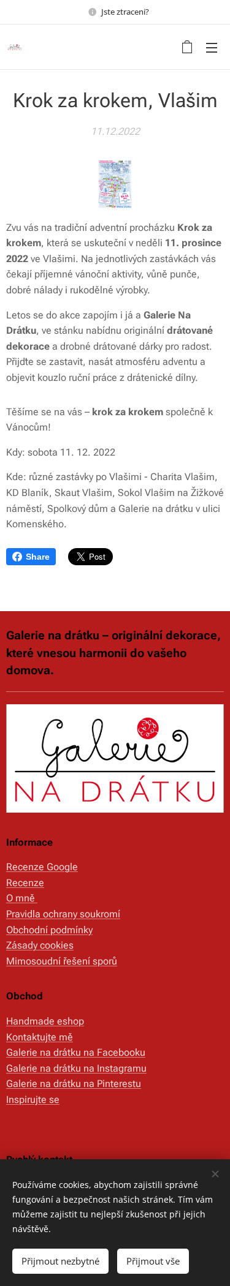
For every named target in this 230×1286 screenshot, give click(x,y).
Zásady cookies (40, 945)
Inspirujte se (32, 1099)
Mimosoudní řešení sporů (61, 961)
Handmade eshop (45, 1021)
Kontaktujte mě (39, 1037)
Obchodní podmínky (49, 930)
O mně (21, 898)
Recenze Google (42, 867)
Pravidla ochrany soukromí (63, 914)
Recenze (25, 883)
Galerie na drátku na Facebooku (75, 1052)
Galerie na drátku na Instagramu (76, 1068)
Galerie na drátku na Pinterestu (73, 1083)
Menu (211, 47)
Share (38, 557)
